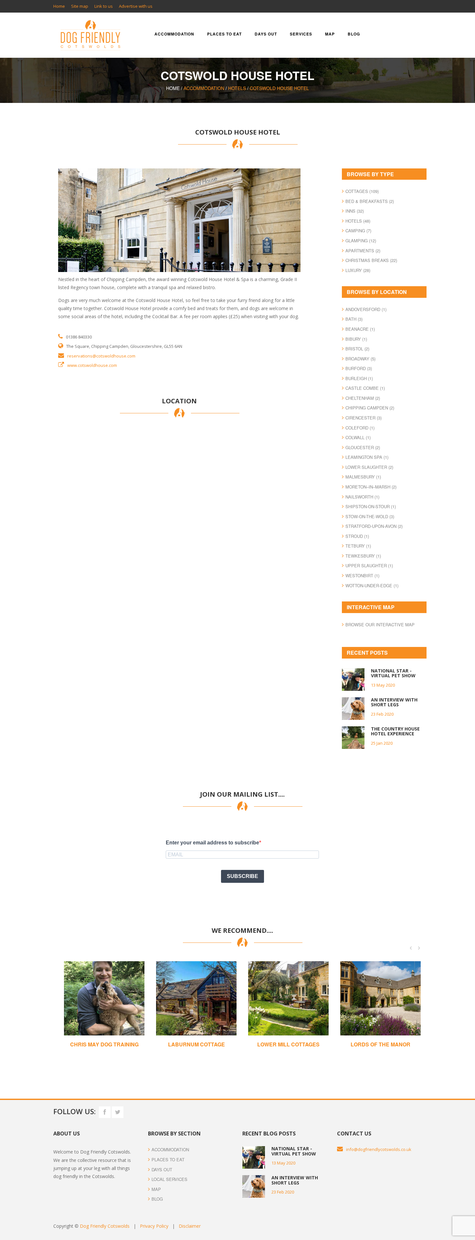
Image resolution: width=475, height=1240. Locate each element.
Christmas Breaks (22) (371, 260)
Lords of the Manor (380, 1044)
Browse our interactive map (380, 624)
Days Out (162, 1169)
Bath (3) (354, 319)
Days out (266, 34)
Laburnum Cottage (196, 1044)
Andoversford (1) (365, 309)
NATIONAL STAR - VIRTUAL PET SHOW (393, 673)
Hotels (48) (357, 221)
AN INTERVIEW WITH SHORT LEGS (394, 702)
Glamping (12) (360, 240)
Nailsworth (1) (362, 497)
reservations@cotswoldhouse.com (101, 356)
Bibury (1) (356, 339)
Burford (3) (358, 368)
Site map (79, 6)
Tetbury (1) (358, 546)
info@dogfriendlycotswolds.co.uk (378, 1149)
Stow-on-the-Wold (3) (369, 516)
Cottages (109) (362, 191)
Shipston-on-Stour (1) (370, 506)
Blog (354, 34)
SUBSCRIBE (242, 876)
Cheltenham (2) (362, 398)
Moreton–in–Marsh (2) (370, 487)
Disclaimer (190, 1226)
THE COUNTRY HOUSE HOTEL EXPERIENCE (395, 731)
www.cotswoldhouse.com (92, 365)
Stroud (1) (357, 536)
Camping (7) (358, 230)
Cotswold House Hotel (279, 88)
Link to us (103, 6)
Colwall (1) (358, 437)
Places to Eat (168, 1159)
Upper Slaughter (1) (369, 565)
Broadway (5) (360, 359)
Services (301, 34)
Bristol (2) (357, 349)
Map (330, 34)
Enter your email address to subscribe (212, 842)
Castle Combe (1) (365, 388)
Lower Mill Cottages (288, 1044)
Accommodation (174, 34)
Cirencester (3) (363, 418)
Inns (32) (354, 211)
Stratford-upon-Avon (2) (374, 526)
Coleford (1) (360, 428)
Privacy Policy (154, 1226)
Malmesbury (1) (363, 477)
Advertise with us (136, 6)
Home (59, 6)
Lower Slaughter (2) (369, 467)
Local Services (169, 1179)
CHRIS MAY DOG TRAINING (104, 1044)
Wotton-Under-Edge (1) (371, 585)
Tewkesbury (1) (363, 556)
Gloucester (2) (362, 447)
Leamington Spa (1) (366, 457)
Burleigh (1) (359, 378)
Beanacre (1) (360, 329)
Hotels (237, 88)
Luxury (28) (357, 270)
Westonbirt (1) (362, 575)
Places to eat (224, 34)
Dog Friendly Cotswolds (105, 1226)
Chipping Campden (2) (369, 408)
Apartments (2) (362, 250)
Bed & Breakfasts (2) (369, 201)
